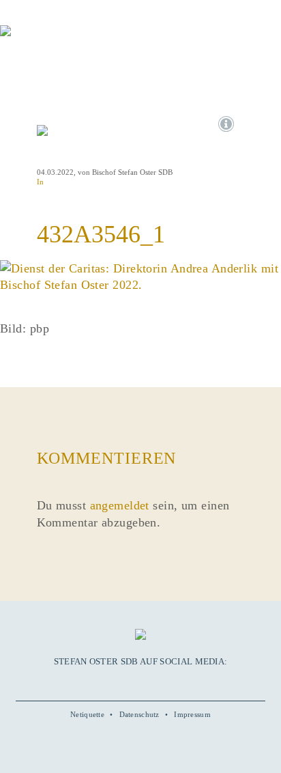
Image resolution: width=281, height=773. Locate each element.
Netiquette (87, 714)
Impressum (192, 714)
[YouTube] (125, 682)
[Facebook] (109, 682)
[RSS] (171, 682)
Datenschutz (139, 714)
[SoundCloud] (155, 682)
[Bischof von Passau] (82, 40)
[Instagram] (140, 682)
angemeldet (119, 505)
